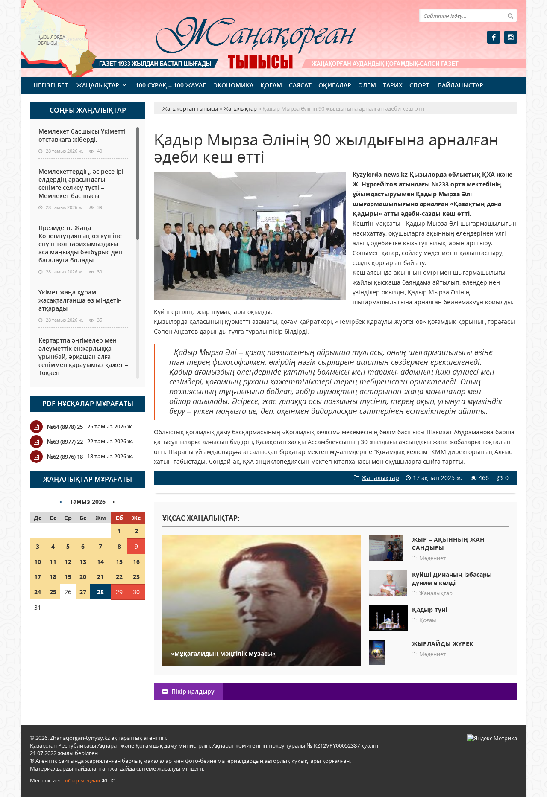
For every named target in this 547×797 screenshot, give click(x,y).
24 (37, 592)
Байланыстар (460, 85)
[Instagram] (510, 37)
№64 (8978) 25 (65, 426)
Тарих (393, 85)
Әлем (367, 85)
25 (53, 592)
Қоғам (271, 85)
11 (53, 562)
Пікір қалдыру (192, 691)
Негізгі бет (50, 85)
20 (82, 577)
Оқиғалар (334, 85)
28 (100, 592)
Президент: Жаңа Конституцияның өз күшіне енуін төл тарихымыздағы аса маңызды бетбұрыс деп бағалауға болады (80, 244)
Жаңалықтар (97, 85)
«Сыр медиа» (82, 780)
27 (82, 592)
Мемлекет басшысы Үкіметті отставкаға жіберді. (81, 135)
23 (136, 577)
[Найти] (510, 15)
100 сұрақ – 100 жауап (171, 85)
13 (82, 562)
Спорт (419, 85)
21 (100, 577)
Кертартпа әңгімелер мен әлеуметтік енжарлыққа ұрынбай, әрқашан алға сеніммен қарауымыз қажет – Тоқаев (83, 356)
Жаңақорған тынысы (243, 37)
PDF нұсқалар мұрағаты (87, 403)
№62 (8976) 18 (65, 456)
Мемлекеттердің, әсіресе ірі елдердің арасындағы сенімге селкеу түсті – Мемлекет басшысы (81, 183)
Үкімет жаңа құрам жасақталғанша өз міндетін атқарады (80, 300)
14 (100, 562)
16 (136, 562)
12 (68, 562)
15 (119, 562)
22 (119, 577)
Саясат (300, 85)
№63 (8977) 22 (65, 441)
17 (37, 577)
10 (37, 562)
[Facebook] (493, 37)
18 (53, 577)
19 (68, 577)
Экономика (233, 85)
